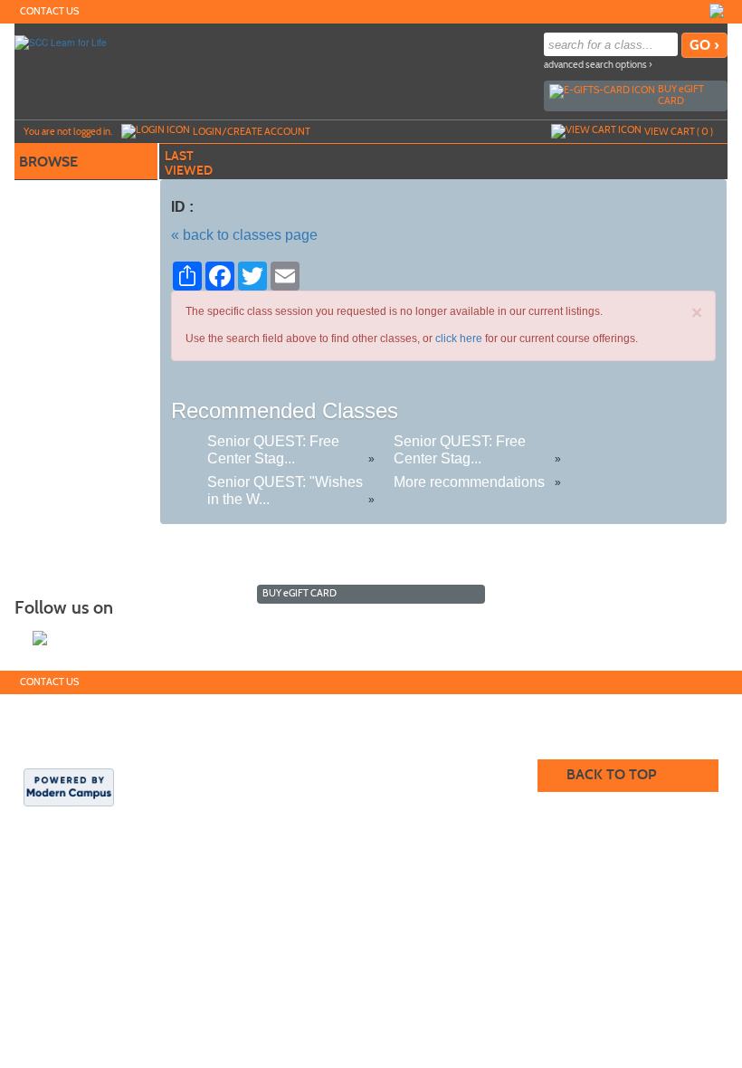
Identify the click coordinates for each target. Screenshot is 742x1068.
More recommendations (469, 482)
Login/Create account (251, 131)
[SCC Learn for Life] (60, 41)
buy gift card (681, 94)
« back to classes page (244, 235)
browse (48, 161)
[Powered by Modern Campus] (69, 786)
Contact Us (49, 11)
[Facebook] (716, 11)
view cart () (678, 131)
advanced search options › (598, 65)
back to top (611, 774)
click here (458, 338)
